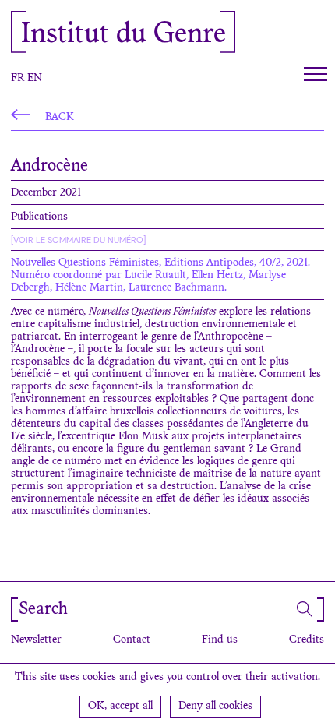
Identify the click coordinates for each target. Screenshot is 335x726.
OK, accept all (120, 706)
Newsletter (36, 640)
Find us (220, 640)
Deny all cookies (215, 706)
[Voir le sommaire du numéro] (78, 239)
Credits (306, 640)
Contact (131, 640)
